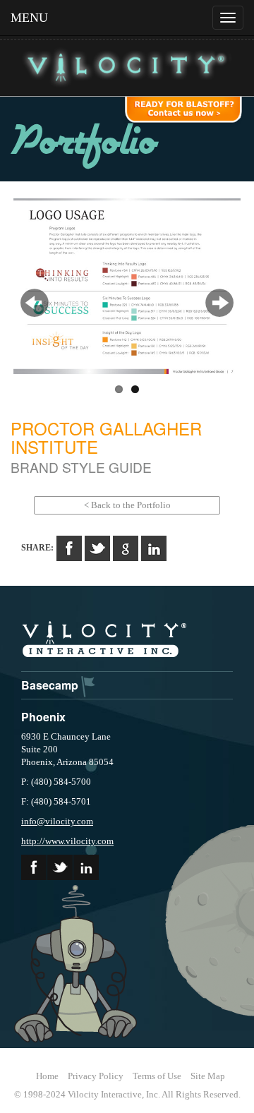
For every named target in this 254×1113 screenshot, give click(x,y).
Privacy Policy (95, 1076)
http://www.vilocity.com (67, 841)
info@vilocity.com (57, 821)
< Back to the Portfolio (127, 505)
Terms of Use (157, 1076)
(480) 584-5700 (61, 781)
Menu (29, 18)
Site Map (207, 1076)
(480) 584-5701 (61, 801)
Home (47, 1076)
